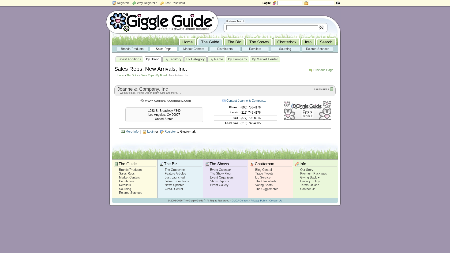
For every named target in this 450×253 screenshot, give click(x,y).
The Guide (133, 75)
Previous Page (323, 70)
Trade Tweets (264, 173)
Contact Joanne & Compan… (246, 100)
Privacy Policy (310, 181)
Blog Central (263, 169)
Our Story (306, 169)
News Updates (174, 185)
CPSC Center (174, 189)
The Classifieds (265, 181)
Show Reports (219, 181)
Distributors (127, 181)
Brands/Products (130, 169)
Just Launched (175, 177)
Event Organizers (222, 177)
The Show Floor (220, 173)
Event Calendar (220, 169)
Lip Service (262, 177)
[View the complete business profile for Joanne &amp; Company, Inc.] (307, 118)
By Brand (161, 75)
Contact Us (307, 189)
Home (120, 75)
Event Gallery (219, 185)
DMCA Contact (240, 200)
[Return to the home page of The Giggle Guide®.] (162, 21)
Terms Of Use (309, 185)
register (170, 131)
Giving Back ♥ (310, 177)
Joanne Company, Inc (142, 89)
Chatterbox (264, 164)
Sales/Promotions (177, 181)
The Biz (170, 164)
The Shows (219, 164)
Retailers (125, 185)
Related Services (130, 192)
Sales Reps (147, 75)
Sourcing (125, 189)
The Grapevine (175, 169)
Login (150, 131)
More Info (132, 131)
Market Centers (129, 177)
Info (303, 164)
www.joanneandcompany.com (168, 100)
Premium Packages (313, 173)
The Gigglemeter (266, 189)
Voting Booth (264, 185)
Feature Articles (175, 173)
